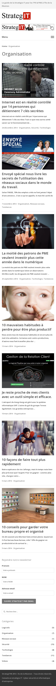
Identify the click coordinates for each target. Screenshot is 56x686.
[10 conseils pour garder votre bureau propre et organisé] (28, 505)
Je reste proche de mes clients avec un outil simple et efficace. (27, 394)
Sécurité (35, 127)
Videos (5, 661)
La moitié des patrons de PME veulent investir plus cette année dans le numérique (25, 257)
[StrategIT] (28, 16)
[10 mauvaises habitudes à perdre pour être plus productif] (28, 303)
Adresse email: (8, 588)
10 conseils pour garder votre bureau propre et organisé (25, 529)
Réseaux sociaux (37, 204)
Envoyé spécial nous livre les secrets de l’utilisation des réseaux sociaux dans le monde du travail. (27, 180)
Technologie (45, 127)
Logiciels (6, 627)
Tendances (7, 207)
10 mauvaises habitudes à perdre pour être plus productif (26, 327)
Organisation (24, 127)
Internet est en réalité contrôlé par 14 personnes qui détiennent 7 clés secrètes (26, 106)
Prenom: (6, 566)
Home (4, 46)
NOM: (4, 577)
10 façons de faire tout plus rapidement (23, 461)
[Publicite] (28, 27)
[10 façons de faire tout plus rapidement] (28, 438)
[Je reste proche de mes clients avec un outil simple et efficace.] (28, 370)
